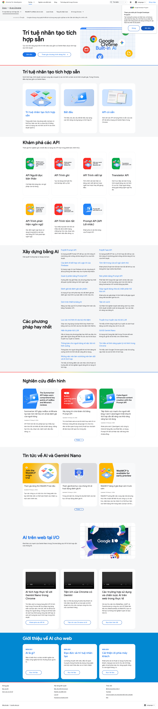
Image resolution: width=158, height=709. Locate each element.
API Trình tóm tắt (64, 221)
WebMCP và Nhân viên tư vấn (34, 12)
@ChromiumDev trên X (113, 689)
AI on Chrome (15, 8)
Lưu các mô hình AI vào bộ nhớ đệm (76, 320)
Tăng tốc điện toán (62, 12)
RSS (107, 697)
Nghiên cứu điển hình (44, 2)
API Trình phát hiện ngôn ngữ (34, 222)
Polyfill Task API (105, 250)
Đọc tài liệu (33, 672)
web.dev (29, 649)
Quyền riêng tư (14, 705)
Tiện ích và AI (104, 302)
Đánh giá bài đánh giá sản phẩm (74, 289)
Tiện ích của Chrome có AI (77, 622)
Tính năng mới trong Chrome (69, 2)
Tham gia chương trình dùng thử (55, 54)
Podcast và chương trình (61, 697)
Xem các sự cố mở (7, 692)
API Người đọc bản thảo (34, 177)
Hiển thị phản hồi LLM (70, 330)
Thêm (79, 440)
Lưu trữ (56, 694)
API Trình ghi (61, 175)
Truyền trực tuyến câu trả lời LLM (113, 320)
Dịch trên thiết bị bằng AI (71, 302)
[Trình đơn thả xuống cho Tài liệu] (34, 2)
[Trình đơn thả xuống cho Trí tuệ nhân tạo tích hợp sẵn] (21, 12)
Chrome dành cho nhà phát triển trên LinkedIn (119, 694)
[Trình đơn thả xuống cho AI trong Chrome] (83, 12)
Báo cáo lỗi (5, 689)
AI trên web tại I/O (41, 537)
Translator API (120, 175)
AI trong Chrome (76, 12)
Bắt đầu (148, 28)
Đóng (134, 28)
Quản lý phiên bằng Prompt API (74, 276)
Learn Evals (49, 12)
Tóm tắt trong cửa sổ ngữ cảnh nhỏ (114, 263)
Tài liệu (30, 2)
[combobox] (118, 2)
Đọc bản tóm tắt (112, 622)
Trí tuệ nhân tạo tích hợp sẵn (10, 12)
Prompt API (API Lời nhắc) (92, 222)
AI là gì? (30, 653)
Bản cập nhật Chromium (61, 689)
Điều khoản (5, 705)
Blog (55, 2)
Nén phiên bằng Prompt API (110, 276)
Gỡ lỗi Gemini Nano (107, 330)
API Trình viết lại (92, 175)
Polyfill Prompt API (68, 250)
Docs (4, 8)
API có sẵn (108, 112)
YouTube (108, 692)
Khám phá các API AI (36, 622)
